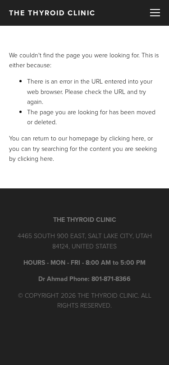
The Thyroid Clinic (52, 13)
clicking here (126, 138)
